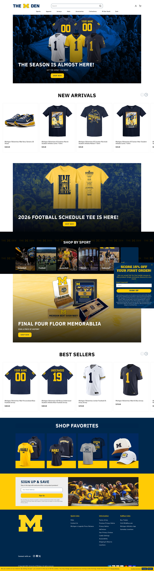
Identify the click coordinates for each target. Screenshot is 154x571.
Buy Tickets (124, 520)
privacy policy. (140, 305)
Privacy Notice (104, 526)
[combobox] (77, 6)
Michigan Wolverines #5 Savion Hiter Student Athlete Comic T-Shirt (131, 142)
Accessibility (103, 539)
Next (146, 94)
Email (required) (122, 282)
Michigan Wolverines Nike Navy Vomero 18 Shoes (19, 142)
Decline (150, 568)
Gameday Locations (126, 529)
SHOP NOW (57, 76)
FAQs (72, 520)
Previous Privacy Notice (107, 523)
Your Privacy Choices (106, 532)
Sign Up (42, 496)
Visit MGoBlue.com (126, 523)
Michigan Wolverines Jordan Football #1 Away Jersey (92, 401)
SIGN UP (133, 291)
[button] (140, 6)
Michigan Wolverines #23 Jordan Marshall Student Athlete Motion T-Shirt (93, 142)
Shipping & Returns (105, 542)
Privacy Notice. (115, 568)
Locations (102, 545)
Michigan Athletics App (128, 526)
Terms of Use (103, 520)
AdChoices (102, 529)
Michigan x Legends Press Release (82, 526)
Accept (144, 568)
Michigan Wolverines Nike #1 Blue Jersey (129, 401)
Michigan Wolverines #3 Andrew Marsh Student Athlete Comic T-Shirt (55, 142)
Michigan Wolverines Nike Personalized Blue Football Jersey (20, 401)
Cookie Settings (104, 536)
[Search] (100, 6)
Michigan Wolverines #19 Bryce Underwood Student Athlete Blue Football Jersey (56, 401)
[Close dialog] (152, 265)
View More (130, 265)
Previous (142, 94)
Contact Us (74, 523)
